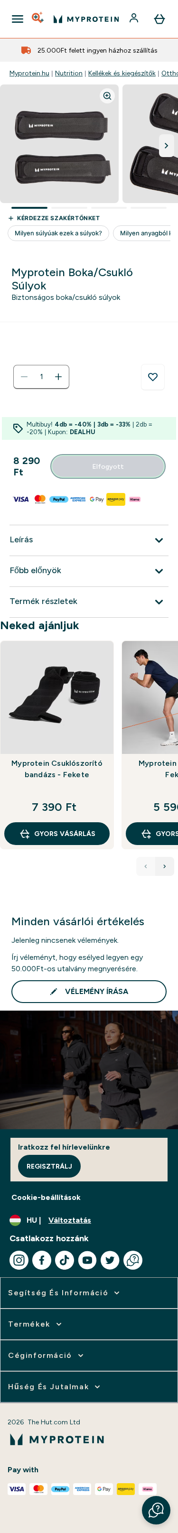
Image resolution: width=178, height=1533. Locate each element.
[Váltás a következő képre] (166, 145)
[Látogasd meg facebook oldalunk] (41, 1260)
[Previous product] (145, 866)
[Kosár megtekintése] (159, 19)
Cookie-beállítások (46, 1197)
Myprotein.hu (29, 73)
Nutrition (69, 73)
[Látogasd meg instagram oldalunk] (18, 1260)
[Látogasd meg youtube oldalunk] (87, 1260)
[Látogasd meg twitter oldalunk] (110, 1260)
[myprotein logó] (86, 19)
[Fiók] (134, 19)
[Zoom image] (107, 95)
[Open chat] (132, 1260)
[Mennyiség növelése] (58, 376)
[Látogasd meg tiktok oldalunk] (64, 1260)
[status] (41, 376)
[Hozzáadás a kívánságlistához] (153, 377)
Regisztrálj (49, 1166)
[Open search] (38, 19)
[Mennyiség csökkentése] (24, 376)
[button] (156, 1510)
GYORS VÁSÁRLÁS (64, 833)
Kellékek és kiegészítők (122, 73)
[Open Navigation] (17, 19)
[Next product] (164, 866)
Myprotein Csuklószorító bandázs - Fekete (57, 769)
